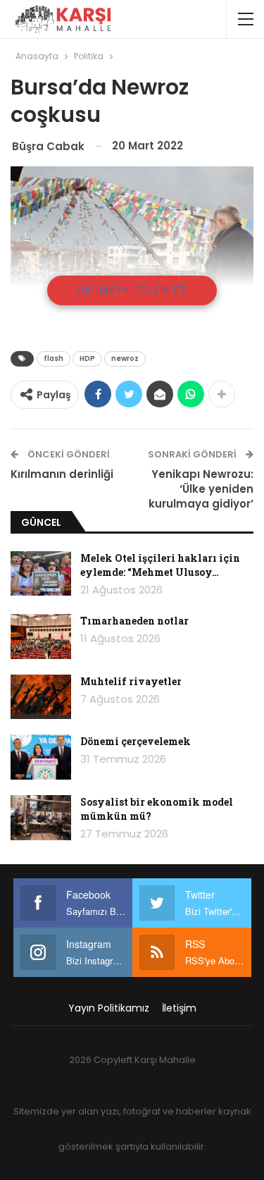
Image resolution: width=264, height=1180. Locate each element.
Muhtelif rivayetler (131, 681)
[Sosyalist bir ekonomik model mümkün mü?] (41, 817)
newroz (125, 358)
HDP (87, 358)
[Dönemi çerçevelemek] (41, 757)
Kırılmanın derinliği (62, 474)
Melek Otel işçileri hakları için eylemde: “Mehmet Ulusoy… (160, 565)
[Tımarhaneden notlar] (41, 636)
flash (53, 358)
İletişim (179, 1008)
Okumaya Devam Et (132, 290)
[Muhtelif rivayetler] (41, 697)
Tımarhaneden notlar (134, 620)
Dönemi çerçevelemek (135, 741)
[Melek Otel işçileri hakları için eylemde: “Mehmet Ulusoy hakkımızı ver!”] (41, 573)
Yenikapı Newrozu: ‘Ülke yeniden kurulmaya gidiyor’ (201, 489)
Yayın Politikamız (108, 1008)
